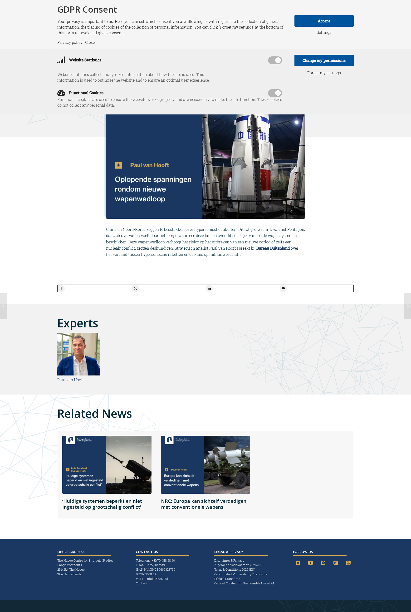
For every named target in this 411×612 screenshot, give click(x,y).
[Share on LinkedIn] (209, 288)
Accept (324, 20)
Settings (324, 32)
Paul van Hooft (70, 379)
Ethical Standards (227, 579)
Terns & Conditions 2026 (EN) (235, 569)
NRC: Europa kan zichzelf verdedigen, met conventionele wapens (204, 504)
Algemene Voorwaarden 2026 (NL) (239, 565)
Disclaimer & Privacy (229, 560)
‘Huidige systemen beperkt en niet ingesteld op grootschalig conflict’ (102, 504)
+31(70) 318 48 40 (163, 560)
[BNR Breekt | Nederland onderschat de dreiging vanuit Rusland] (407, 306)
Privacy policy (70, 42)
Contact (141, 583)
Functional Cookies (85, 92)
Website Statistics (84, 59)
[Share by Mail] (283, 288)
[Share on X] (135, 288)
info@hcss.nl (156, 565)
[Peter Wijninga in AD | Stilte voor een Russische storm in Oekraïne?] (3, 306)
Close (90, 42)
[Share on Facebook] (61, 288)
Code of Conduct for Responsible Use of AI (244, 583)
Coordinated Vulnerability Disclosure (240, 574)
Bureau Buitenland (273, 248)
